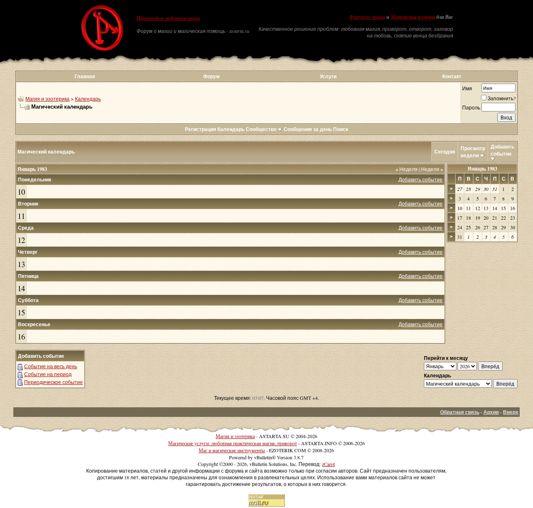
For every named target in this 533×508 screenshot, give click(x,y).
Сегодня (444, 151)
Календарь (88, 98)
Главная (85, 76)
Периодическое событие (53, 382)
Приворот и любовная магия (168, 18)
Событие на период (48, 374)
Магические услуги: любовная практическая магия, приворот (232, 443)
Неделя (407, 169)
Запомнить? (502, 98)
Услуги (328, 76)
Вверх (510, 412)
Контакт (451, 76)
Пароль (471, 107)
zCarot (328, 464)
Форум (211, 76)
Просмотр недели (473, 152)
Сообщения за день (308, 129)
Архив (491, 412)
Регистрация (200, 129)
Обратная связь (459, 412)
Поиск (340, 129)
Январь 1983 (482, 168)
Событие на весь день (50, 366)
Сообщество (261, 129)
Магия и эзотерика (47, 98)
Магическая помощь (413, 17)
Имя (467, 88)
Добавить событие (502, 150)
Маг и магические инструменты (232, 450)
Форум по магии (367, 17)
